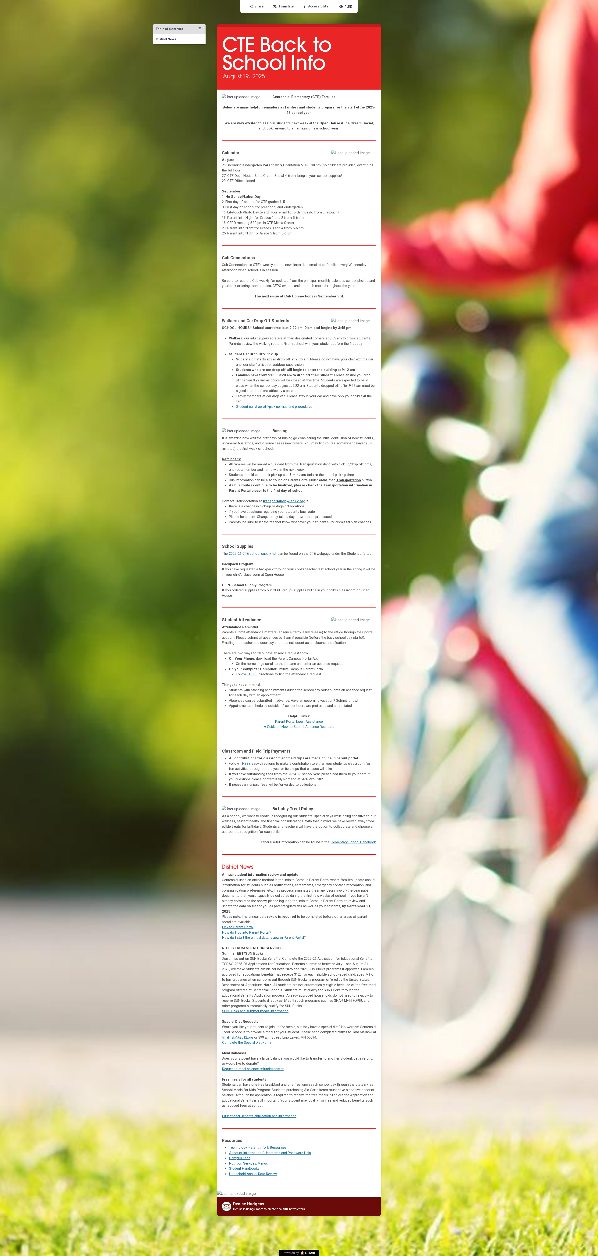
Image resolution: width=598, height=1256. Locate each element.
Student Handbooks (244, 1168)
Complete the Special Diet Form (246, 1042)
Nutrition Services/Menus (248, 1163)
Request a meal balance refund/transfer (253, 1069)
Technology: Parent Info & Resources (258, 1147)
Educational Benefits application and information (259, 1116)
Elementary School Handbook (353, 842)
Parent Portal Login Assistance (299, 721)
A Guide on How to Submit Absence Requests (299, 727)
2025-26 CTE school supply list (253, 553)
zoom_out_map (261, 99)
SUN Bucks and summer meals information (255, 1011)
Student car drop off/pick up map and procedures (274, 407)
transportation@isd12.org (284, 501)
